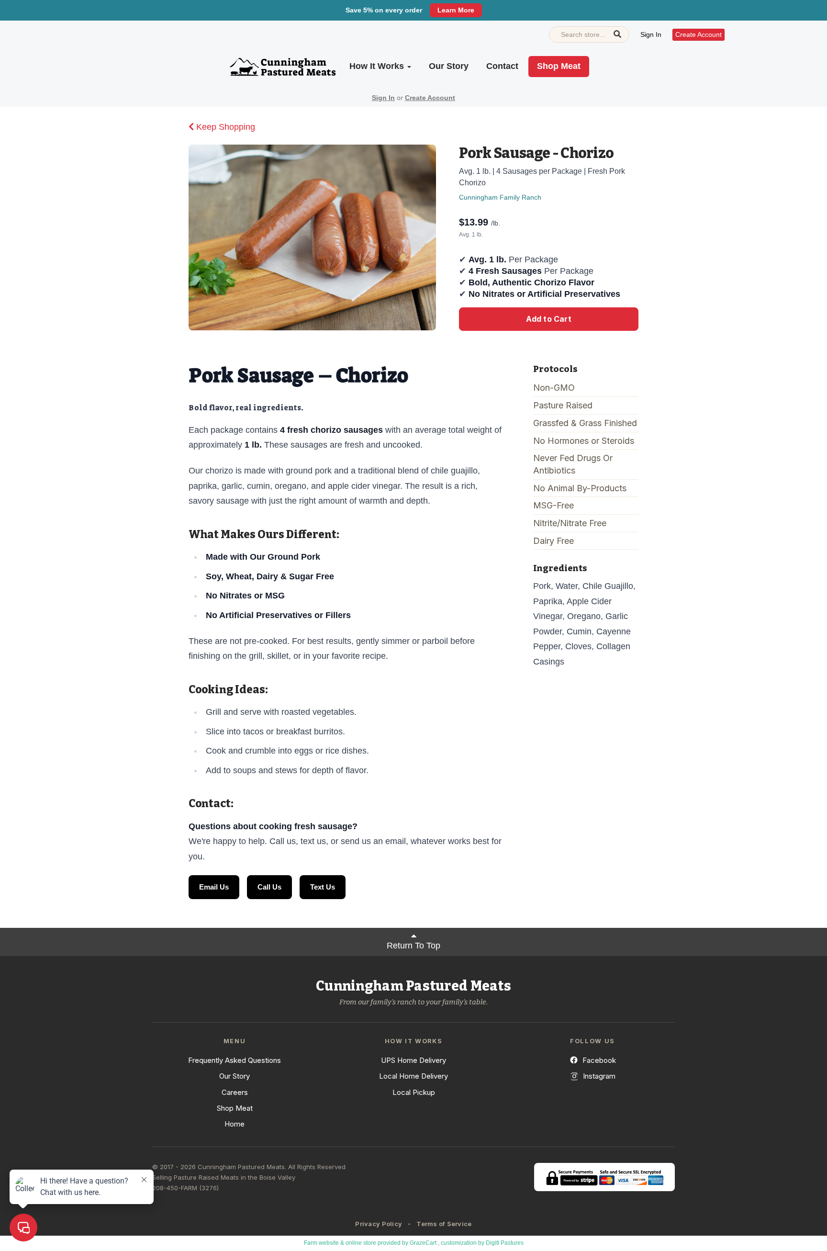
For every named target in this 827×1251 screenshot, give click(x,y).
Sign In (650, 34)
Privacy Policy (378, 1224)
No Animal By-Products (579, 488)
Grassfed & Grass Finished (585, 423)
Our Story (449, 66)
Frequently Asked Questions (234, 1060)
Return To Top (413, 945)
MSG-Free (553, 505)
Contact (502, 66)
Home (234, 1123)
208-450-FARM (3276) (185, 1188)
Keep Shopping (224, 127)
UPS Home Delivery (413, 1060)
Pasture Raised (562, 405)
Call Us (269, 887)
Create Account (698, 34)
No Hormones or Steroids (583, 441)
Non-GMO (554, 388)
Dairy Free (553, 541)
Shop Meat (559, 66)
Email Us (214, 887)
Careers (235, 1092)
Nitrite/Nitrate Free (569, 523)
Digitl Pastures (505, 1243)
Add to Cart (548, 319)
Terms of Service (443, 1224)
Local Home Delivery (413, 1076)
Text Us (322, 887)
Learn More (455, 10)
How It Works (377, 66)
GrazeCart (423, 1243)
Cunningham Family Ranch (500, 197)
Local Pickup (413, 1092)
